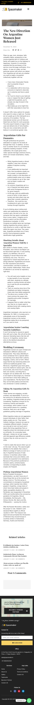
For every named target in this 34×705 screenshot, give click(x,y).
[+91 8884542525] (18, 2)
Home (3, 669)
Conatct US (4, 683)
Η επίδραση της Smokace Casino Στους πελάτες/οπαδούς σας (16, 546)
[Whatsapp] (29, 700)
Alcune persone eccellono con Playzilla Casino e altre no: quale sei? (15, 564)
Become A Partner (6, 680)
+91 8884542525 (26, 2)
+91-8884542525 (6, 661)
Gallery (3, 674)
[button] (28, 9)
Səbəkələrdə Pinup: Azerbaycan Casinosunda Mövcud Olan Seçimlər (15, 555)
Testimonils (4, 677)
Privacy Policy (21, 669)
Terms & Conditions (22, 671)
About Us (4, 671)
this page (15, 67)
